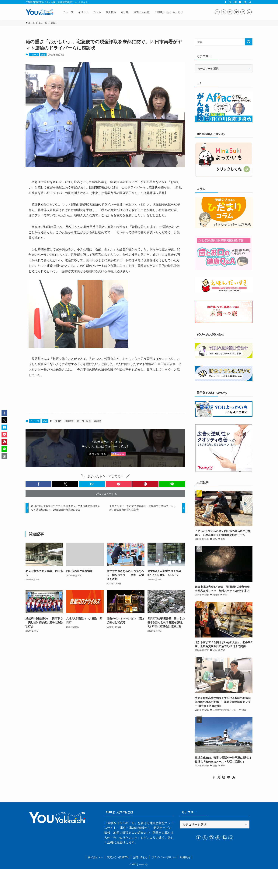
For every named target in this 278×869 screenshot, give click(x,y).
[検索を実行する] (248, 41)
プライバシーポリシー (164, 857)
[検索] (250, 2)
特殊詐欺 (69, 420)
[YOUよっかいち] (39, 12)
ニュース (34, 54)
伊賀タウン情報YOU (118, 857)
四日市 (57, 420)
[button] (38, 484)
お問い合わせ (140, 857)
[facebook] (225, 2)
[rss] (245, 2)
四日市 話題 (84, 420)
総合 (43, 54)
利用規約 (185, 857)
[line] (240, 2)
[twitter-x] (230, 2)
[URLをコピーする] (4, 456)
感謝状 (97, 420)
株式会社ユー (95, 857)
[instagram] (235, 2)
